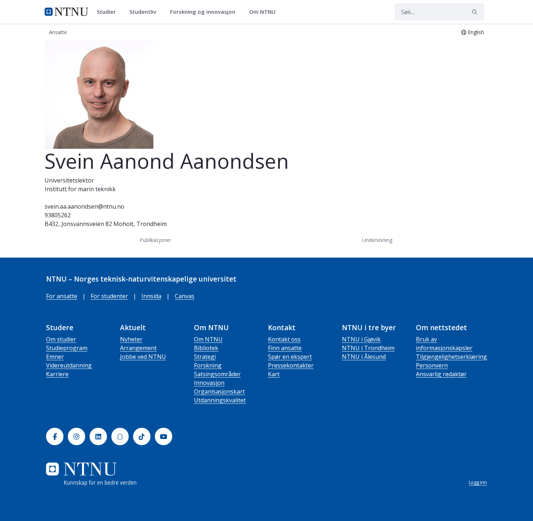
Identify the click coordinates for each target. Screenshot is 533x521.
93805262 (58, 215)
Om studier (61, 339)
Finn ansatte (285, 348)
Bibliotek (206, 348)
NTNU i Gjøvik (361, 339)
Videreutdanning (69, 365)
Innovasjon (209, 383)
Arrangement (138, 348)
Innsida (151, 296)
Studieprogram (66, 348)
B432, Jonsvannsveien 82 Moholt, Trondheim (106, 224)
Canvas (184, 296)
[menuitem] (109, 12)
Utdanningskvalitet (220, 400)
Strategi (205, 357)
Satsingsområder (217, 374)
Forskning (208, 365)
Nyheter (131, 339)
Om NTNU (208, 339)
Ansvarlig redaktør (441, 374)
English (476, 32)
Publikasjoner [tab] (155, 240)
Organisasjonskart (219, 391)
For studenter (109, 296)
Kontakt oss (284, 339)
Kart (274, 374)
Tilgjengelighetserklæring (451, 357)
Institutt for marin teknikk (80, 189)
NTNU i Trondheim (368, 348)
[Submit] (476, 12)
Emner (55, 357)
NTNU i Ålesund (364, 357)
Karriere (57, 374)
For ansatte (61, 296)
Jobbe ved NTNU (143, 357)
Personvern (432, 365)
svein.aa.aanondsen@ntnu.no (84, 206)
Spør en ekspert (290, 357)
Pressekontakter (291, 365)
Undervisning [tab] (377, 240)
